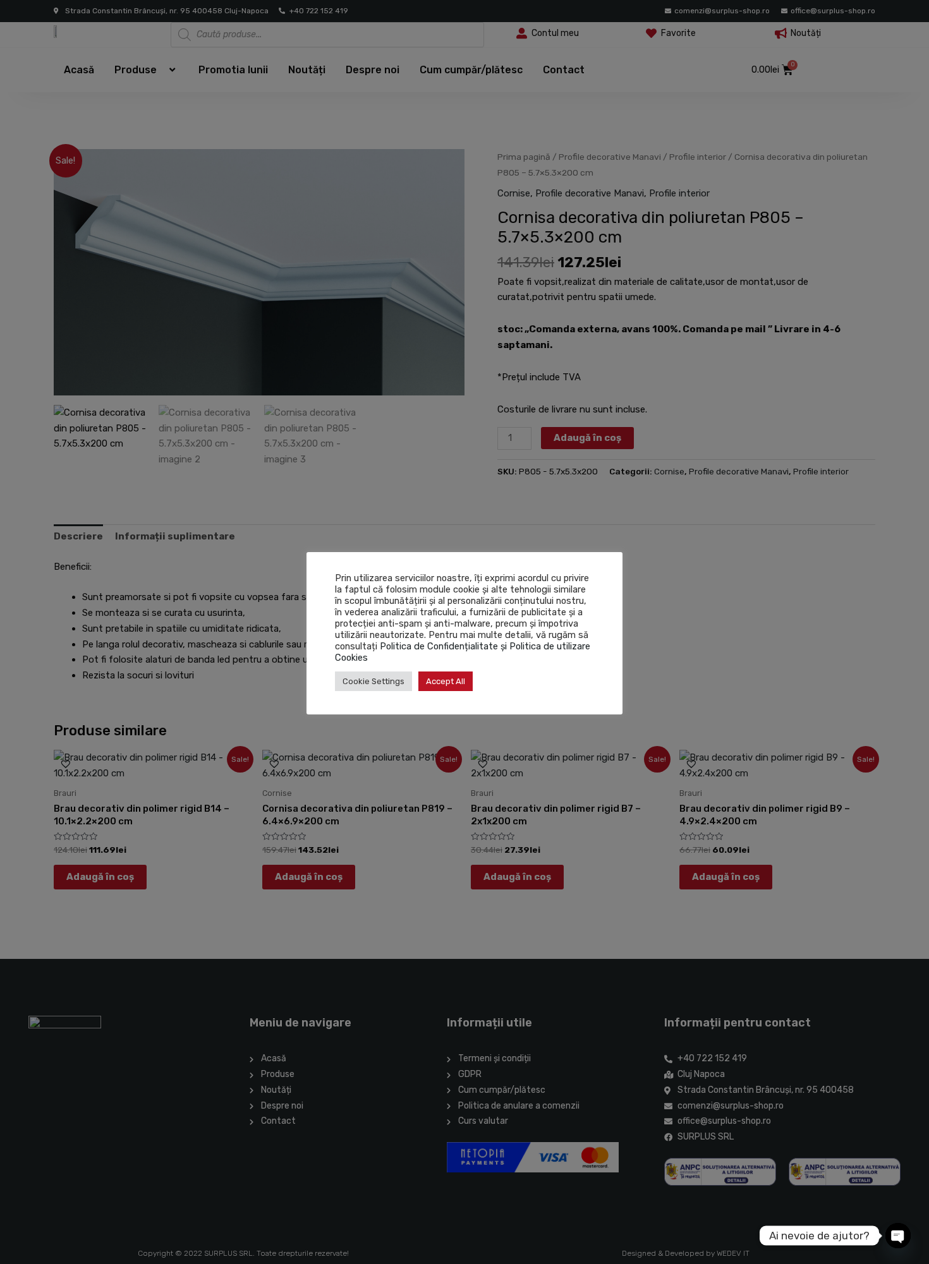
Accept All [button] (445, 681)
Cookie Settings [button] (373, 681)
